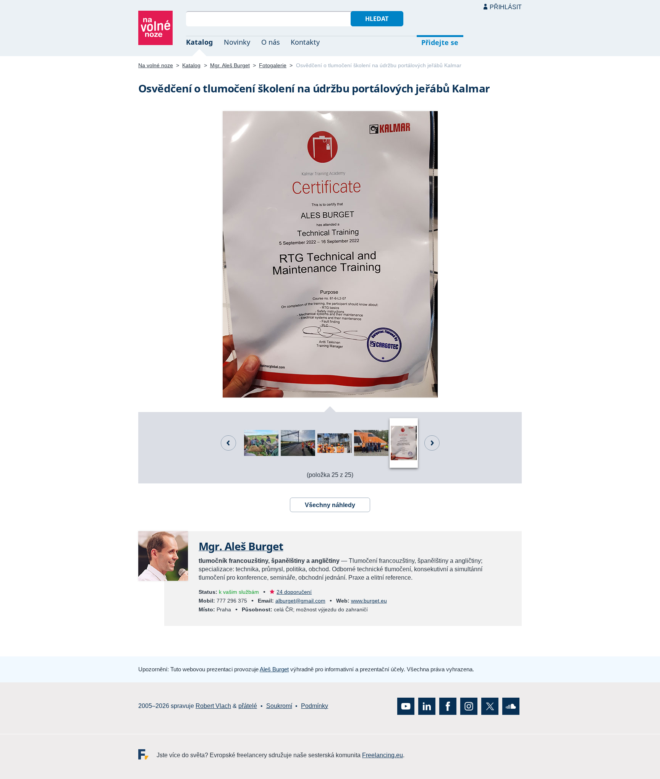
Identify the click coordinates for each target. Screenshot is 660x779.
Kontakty (305, 42)
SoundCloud (510, 705)
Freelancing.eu (147, 754)
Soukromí (279, 706)
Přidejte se (439, 42)
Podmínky (314, 706)
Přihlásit (506, 7)
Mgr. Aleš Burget (230, 65)
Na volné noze (155, 65)
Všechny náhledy (330, 505)
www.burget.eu (369, 601)
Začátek (432, 443)
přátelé (247, 706)
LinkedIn (426, 705)
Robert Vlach (213, 706)
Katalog (199, 42)
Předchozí (228, 443)
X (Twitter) (489, 705)
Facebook (447, 705)
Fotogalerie (272, 65)
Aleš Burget (274, 669)
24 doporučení (294, 592)
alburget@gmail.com (300, 601)
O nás (270, 42)
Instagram (468, 705)
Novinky (237, 42)
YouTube (405, 705)
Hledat (376, 19)
